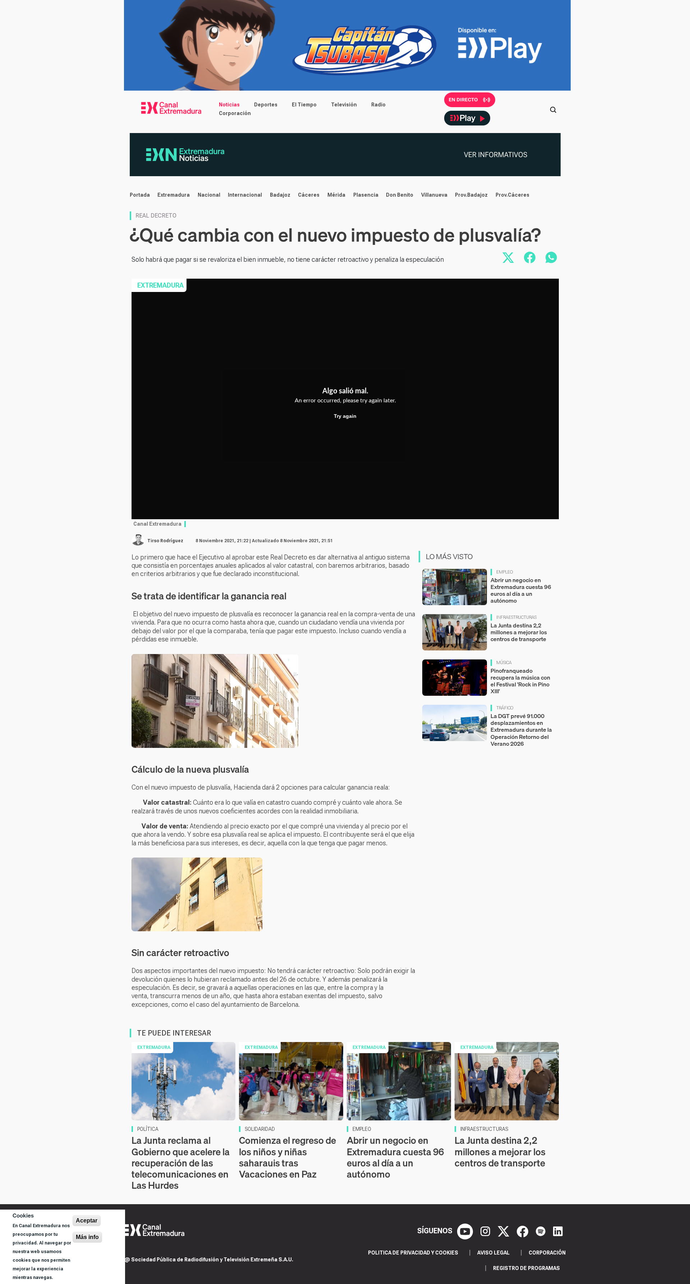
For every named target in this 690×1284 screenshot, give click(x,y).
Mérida (336, 195)
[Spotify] (541, 1230)
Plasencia (365, 195)
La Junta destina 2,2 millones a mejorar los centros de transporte (519, 632)
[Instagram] (486, 1230)
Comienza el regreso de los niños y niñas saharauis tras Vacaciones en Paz (287, 1157)
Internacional (245, 195)
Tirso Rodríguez (165, 540)
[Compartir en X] (508, 257)
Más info (87, 1237)
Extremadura (173, 195)
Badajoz (280, 195)
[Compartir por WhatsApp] (551, 257)
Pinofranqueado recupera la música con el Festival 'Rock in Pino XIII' (520, 681)
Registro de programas (526, 1268)
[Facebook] (523, 1230)
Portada (140, 195)
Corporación (235, 113)
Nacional (209, 195)
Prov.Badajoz (471, 195)
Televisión (344, 105)
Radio (378, 105)
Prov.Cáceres (512, 195)
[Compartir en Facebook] (529, 257)
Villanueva (434, 195)
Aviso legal (493, 1253)
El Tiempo (304, 105)
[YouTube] (466, 1230)
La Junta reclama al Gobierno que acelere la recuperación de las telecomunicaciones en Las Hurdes (181, 1163)
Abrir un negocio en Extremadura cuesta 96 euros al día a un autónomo (521, 590)
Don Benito (399, 195)
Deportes (265, 105)
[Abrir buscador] (553, 108)
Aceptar (86, 1220)
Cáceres (308, 195)
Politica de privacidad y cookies (413, 1253)
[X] (504, 1230)
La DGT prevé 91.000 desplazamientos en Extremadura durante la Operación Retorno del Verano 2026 (521, 729)
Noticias (229, 105)
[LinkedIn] (558, 1230)
